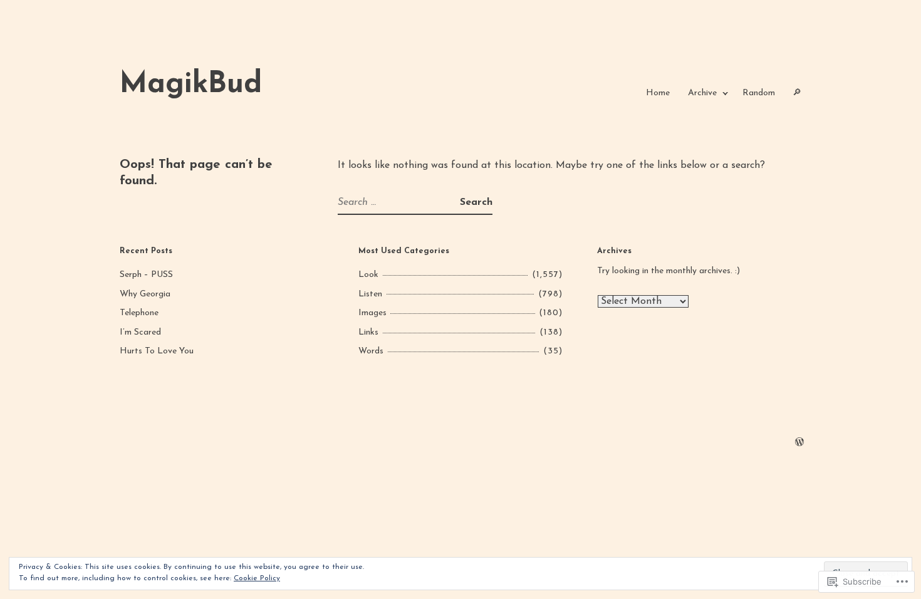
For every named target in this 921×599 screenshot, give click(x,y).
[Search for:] (399, 202)
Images (372, 313)
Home (658, 93)
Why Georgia (145, 294)
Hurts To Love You (157, 351)
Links (368, 332)
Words (370, 351)
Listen (370, 294)
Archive (702, 93)
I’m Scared (140, 332)
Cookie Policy (257, 578)
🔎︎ (797, 93)
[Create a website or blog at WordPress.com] (799, 443)
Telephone (139, 313)
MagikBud (191, 85)
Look (368, 274)
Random (758, 93)
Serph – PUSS (146, 274)
